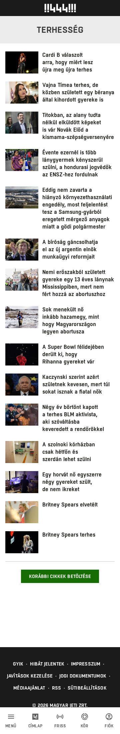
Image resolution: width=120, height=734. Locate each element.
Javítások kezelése (30, 676)
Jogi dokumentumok (82, 676)
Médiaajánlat (29, 688)
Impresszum (85, 664)
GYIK (18, 664)
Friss (60, 726)
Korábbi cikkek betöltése (60, 576)
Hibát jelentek (47, 664)
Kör (85, 726)
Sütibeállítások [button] (87, 688)
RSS (56, 688)
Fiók (109, 726)
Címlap (35, 726)
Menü (11, 726)
